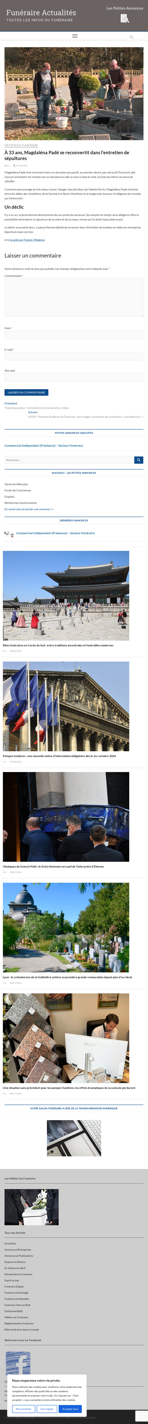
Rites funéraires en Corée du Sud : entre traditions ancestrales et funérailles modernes (58, 645)
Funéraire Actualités (41, 12)
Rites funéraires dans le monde (22, 1329)
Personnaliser (23, 1408)
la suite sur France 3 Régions (27, 239)
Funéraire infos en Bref (17, 1304)
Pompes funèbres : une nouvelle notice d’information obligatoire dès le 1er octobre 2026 (59, 756)
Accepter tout (70, 1408)
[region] (47, 1395)
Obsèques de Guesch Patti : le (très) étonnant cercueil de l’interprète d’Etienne (53, 866)
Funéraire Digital (14, 1286)
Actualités (10, 1243)
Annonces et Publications (19, 1255)
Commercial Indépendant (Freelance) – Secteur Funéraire (44, 445)
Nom (8, 328)
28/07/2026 (15, 872)
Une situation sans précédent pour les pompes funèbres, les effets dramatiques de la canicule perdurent (69, 1087)
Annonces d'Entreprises (18, 1249)
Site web (10, 370)
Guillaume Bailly (14, 1311)
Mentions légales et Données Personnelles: (76, 1417)
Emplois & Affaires (15, 1261)
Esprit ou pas (12, 1280)
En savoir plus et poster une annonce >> (29, 509)
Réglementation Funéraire (19, 1323)
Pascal (52, 1417)
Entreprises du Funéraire (18, 1274)
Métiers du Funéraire (21, 145)
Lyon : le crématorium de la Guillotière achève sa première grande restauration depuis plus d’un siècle (67, 977)
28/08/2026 (15, 651)
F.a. (8, 165)
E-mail (9, 349)
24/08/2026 (15, 761)
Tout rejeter (46, 1408)
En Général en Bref (15, 1268)
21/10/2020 (21, 165)
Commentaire (14, 275)
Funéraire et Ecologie (16, 1292)
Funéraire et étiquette (17, 1298)
